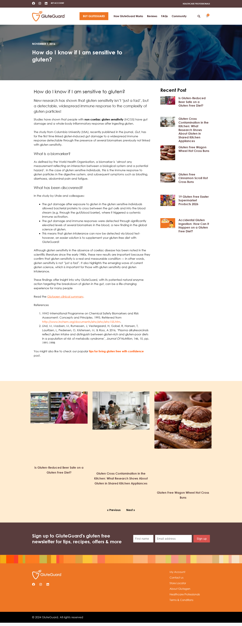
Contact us (176, 577)
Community (179, 16)
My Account (177, 572)
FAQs (164, 16)
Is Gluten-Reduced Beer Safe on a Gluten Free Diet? (192, 101)
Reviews (152, 16)
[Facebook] (33, 3)
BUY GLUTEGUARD (94, 16)
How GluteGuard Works (128, 16)
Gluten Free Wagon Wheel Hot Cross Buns (193, 149)
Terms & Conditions (181, 600)
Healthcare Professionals (185, 594)
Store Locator (178, 583)
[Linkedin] (46, 3)
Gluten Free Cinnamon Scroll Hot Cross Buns (193, 178)
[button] (199, 16)
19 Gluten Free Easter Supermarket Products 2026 (193, 200)
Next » (130, 510)
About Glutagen (180, 588)
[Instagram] (39, 3)
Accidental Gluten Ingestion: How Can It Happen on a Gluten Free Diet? (193, 225)
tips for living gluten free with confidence (116, 351)
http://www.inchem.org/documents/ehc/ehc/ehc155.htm (81, 321)
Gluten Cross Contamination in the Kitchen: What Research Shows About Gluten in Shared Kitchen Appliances (193, 130)
